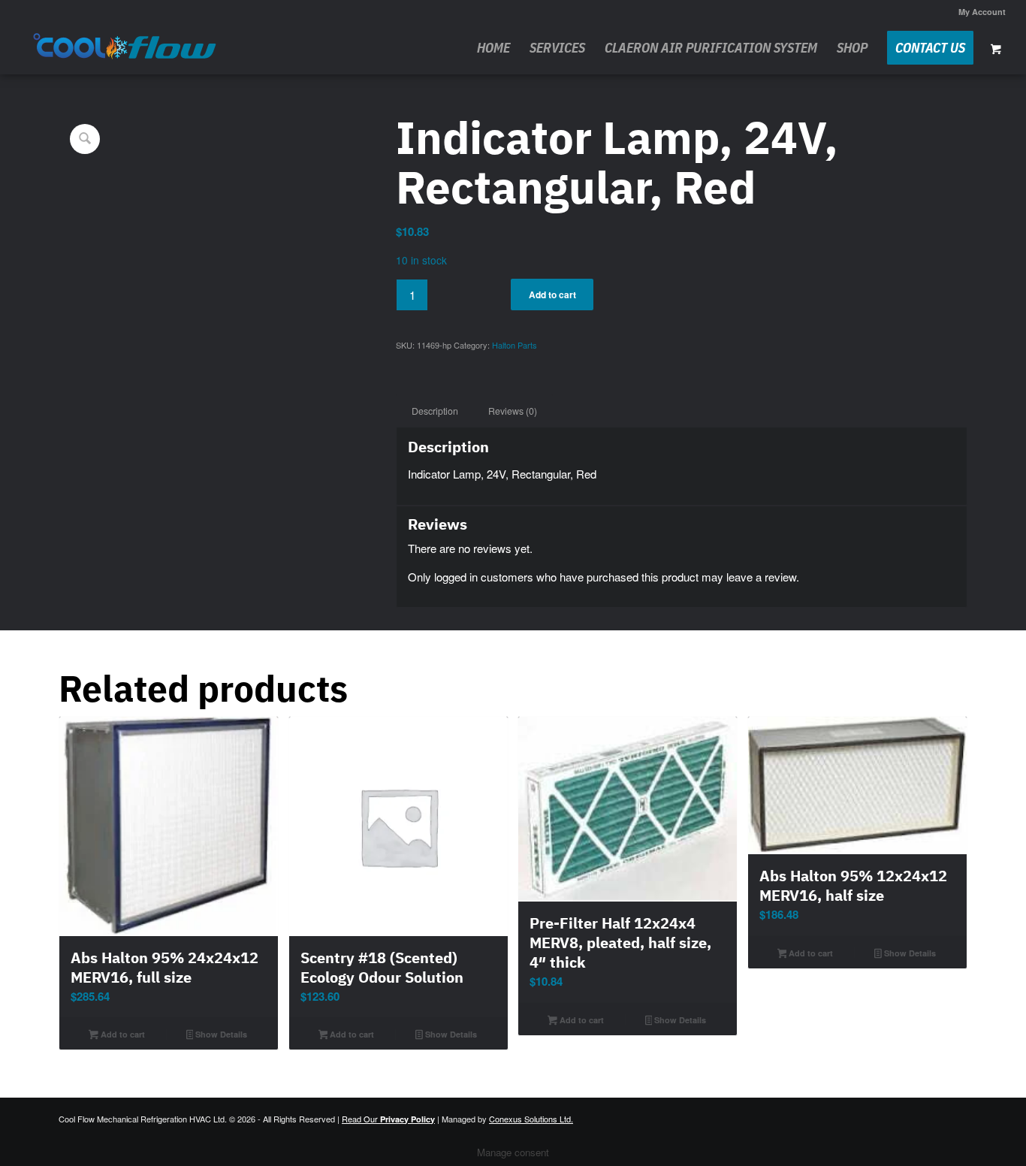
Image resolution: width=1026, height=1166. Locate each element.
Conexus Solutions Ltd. (531, 1119)
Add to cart (552, 294)
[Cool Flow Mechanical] (125, 48)
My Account (982, 11)
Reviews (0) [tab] (512, 411)
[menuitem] (978, 12)
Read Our (388, 1119)
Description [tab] (435, 411)
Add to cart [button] (121, 1034)
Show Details (220, 1034)
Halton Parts (514, 345)
